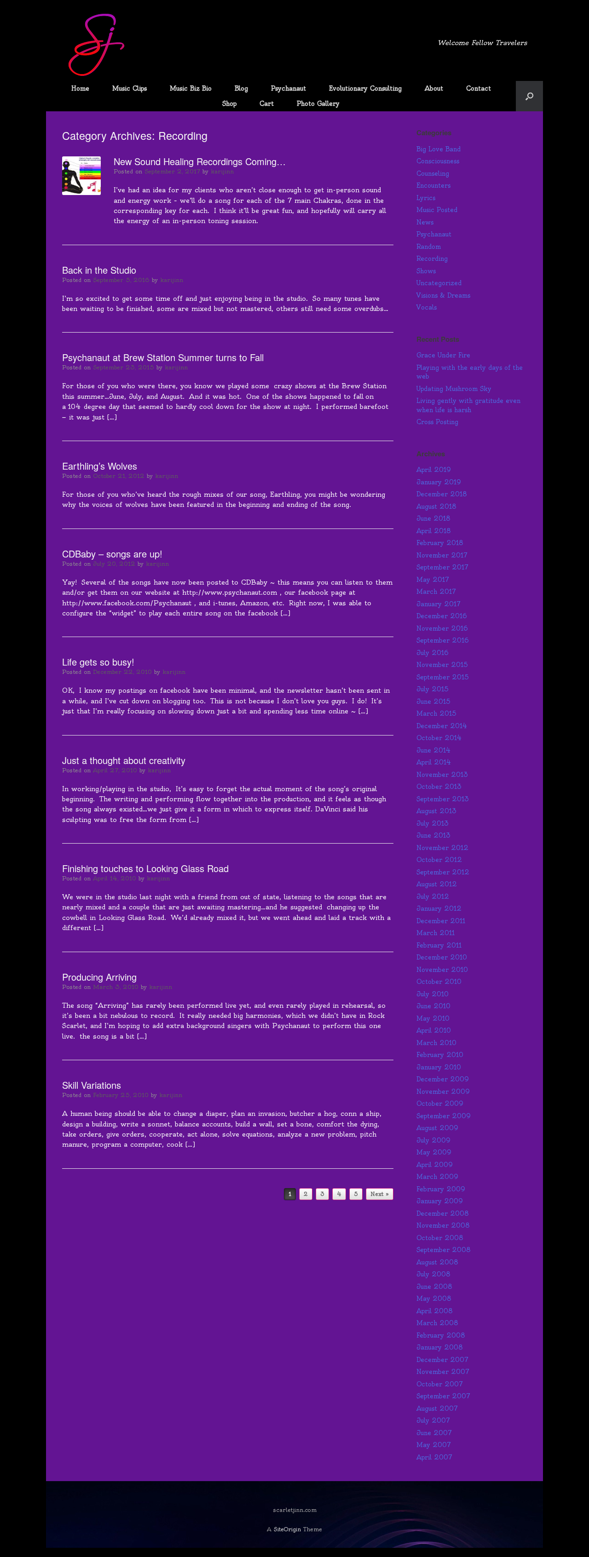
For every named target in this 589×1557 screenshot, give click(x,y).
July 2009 (433, 1140)
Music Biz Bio (191, 88)
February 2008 (440, 1335)
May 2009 (433, 1152)
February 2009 (440, 1189)
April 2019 (433, 469)
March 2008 (437, 1323)
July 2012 (432, 896)
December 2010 (441, 957)
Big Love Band (438, 149)
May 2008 (433, 1298)
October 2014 (439, 737)
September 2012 (442, 872)
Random (428, 246)
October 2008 (439, 1237)
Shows (426, 271)
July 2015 (432, 689)
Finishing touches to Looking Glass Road (145, 868)
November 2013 (442, 774)
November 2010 (442, 969)
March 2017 (436, 591)
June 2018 (433, 518)
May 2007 (433, 1444)
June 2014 (433, 750)
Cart (267, 103)
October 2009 (439, 1103)
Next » (379, 1194)
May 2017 (432, 579)
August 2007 (437, 1408)
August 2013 (436, 811)
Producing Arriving (99, 976)
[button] (529, 96)
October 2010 (439, 981)
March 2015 (436, 713)
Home (80, 88)
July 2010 (432, 994)
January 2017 (438, 604)
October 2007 (439, 1384)
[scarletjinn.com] (96, 45)
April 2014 (433, 762)
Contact (478, 88)
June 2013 (433, 835)
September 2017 (442, 567)
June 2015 (433, 701)
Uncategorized (439, 283)
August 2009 (437, 1128)
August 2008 (437, 1262)
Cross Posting (437, 421)
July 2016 (432, 652)
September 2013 (442, 799)
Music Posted (436, 209)
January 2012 (439, 908)
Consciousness (437, 161)
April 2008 (434, 1311)
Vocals (426, 307)
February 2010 (439, 1054)
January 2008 (439, 1347)
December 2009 (442, 1079)
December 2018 (441, 494)
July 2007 (433, 1420)
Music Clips (129, 88)
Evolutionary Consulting (365, 88)
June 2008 (434, 1286)
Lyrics (425, 197)
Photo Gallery (318, 103)
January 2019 (438, 482)
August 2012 (436, 884)
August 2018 (436, 506)
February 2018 (439, 542)
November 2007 (442, 1371)
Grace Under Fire (443, 355)
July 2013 (432, 823)
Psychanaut (288, 88)
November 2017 (442, 555)
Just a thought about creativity (123, 760)
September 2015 (442, 677)
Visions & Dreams (443, 295)
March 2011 (435, 932)
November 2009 (443, 1091)
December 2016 (441, 616)
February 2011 (439, 945)
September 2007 (443, 1396)
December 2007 (442, 1359)
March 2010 (436, 1042)
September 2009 (443, 1116)
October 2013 (439, 786)
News (424, 222)
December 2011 (440, 921)
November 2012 (442, 847)
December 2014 (441, 726)
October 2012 (439, 859)
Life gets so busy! (98, 661)
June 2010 (433, 1006)
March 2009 (437, 1176)
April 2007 (434, 1457)
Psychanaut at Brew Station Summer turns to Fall (163, 357)
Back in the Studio (99, 269)
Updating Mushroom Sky (453, 388)
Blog (241, 88)
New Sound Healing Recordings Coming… (200, 161)
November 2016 (442, 628)
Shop (229, 103)
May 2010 (433, 1018)
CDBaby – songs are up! (112, 553)
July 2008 (433, 1274)
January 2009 (439, 1201)
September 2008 (443, 1249)
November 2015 (442, 664)
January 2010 (438, 1067)
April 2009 (434, 1164)
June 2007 (434, 1432)
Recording (432, 258)
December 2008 (442, 1213)
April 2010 (433, 1030)
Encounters (433, 185)
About (434, 88)
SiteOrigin (287, 1529)
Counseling (432, 173)
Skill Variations (91, 1085)
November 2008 (443, 1225)
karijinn (222, 171)
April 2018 (433, 530)
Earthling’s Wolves (99, 465)
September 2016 (442, 640)
